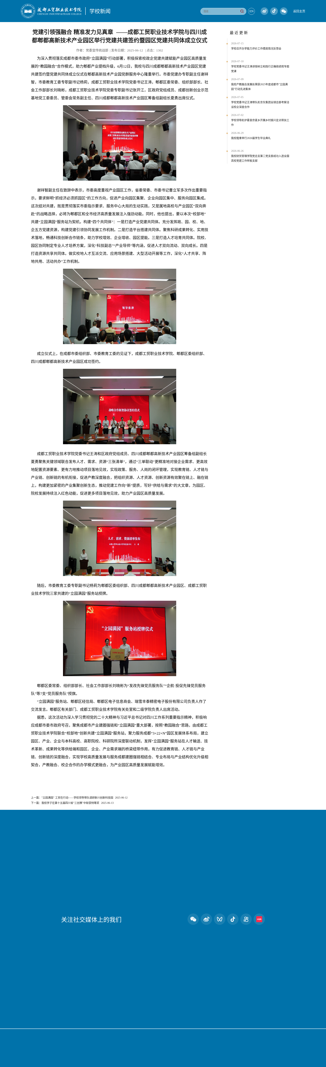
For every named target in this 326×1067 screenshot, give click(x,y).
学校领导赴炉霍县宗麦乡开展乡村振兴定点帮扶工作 (260, 122)
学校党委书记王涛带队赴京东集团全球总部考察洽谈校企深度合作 (260, 104)
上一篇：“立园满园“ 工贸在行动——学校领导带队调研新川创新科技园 (79, 797)
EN (251, 11)
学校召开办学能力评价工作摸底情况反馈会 (256, 48)
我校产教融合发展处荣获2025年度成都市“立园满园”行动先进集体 (259, 87)
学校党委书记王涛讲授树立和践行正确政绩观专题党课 (260, 69)
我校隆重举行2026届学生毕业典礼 (251, 138)
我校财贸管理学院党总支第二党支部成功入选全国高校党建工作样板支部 (260, 158)
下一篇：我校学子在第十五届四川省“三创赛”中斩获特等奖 (72, 803)
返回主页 (299, 11)
